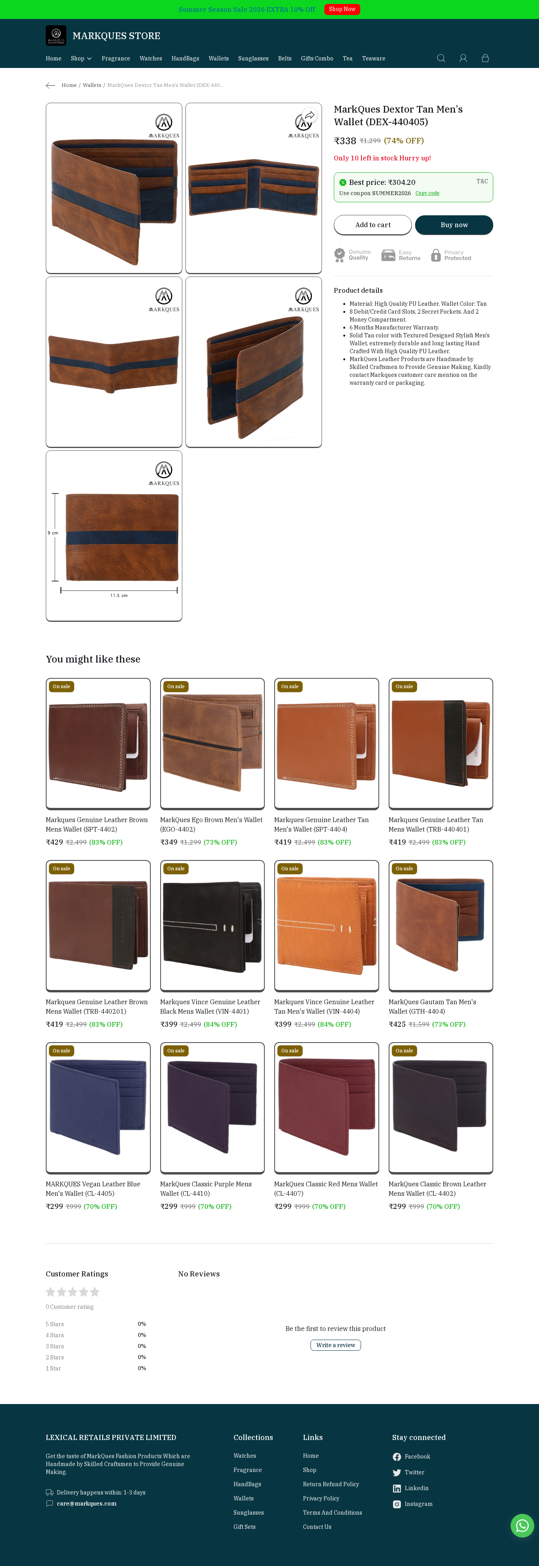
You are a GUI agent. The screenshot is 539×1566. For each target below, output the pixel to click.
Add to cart (373, 225)
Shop (77, 58)
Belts (285, 58)
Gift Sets (245, 1526)
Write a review (335, 1345)
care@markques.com (86, 1503)
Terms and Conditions (332, 1512)
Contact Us (317, 1526)
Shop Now (342, 9)
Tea (348, 58)
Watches (151, 58)
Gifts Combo (317, 58)
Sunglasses (253, 58)
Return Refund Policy (331, 1484)
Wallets (219, 58)
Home (54, 58)
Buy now (454, 225)
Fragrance (116, 58)
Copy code (427, 193)
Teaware (374, 58)
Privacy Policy (321, 1498)
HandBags (185, 58)
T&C (482, 181)
